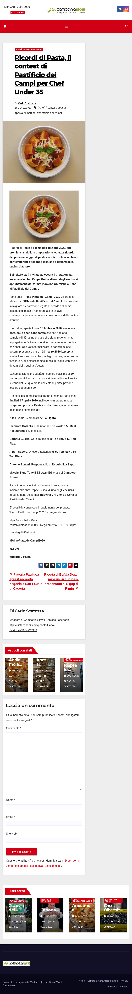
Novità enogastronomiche (29, 49)
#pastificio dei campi (49, 113)
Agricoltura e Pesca (112, 900)
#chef (41, 107)
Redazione (112, 986)
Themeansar (9, 985)
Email (10, 816)
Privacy (124, 980)
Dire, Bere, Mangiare (46, 900)
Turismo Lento (17, 901)
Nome (10, 799)
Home (82, 980)
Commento (13, 728)
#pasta (62, 107)
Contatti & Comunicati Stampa (102, 980)
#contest (51, 107)
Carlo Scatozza (27, 103)
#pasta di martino (25, 113)
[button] (126, 26)
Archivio (124, 986)
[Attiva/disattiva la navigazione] (66, 26)
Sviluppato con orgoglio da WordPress (22, 982)
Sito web (11, 833)
